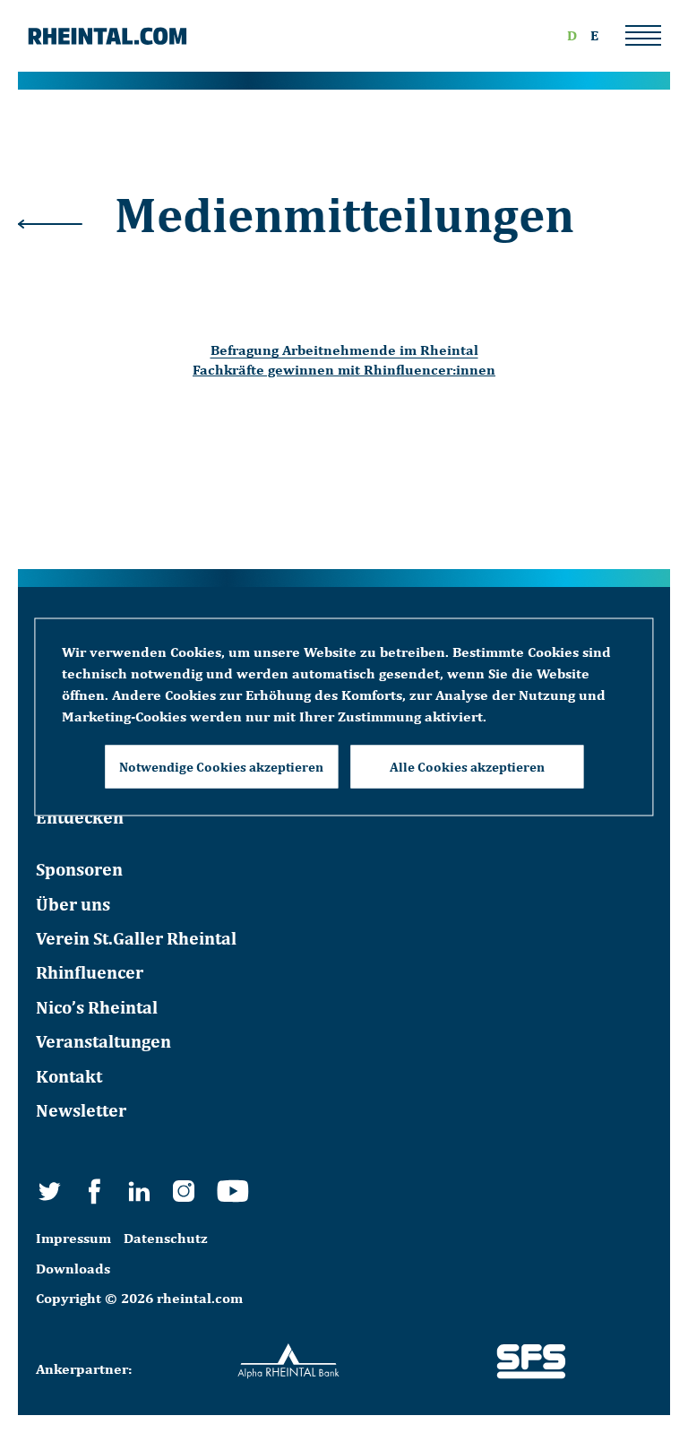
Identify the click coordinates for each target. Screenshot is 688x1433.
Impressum (73, 1238)
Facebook (94, 1191)
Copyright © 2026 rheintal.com (139, 1298)
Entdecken (80, 817)
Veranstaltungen (103, 1041)
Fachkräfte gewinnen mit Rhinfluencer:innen (344, 369)
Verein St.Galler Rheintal (136, 938)
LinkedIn (138, 1191)
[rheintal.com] (107, 36)
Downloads (73, 1268)
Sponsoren (79, 869)
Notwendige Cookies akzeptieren (221, 765)
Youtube (233, 1191)
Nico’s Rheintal (97, 1007)
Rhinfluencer (89, 972)
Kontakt (69, 1076)
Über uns (73, 903)
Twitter (49, 1191)
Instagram (183, 1191)
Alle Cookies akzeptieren (467, 765)
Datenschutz (166, 1238)
